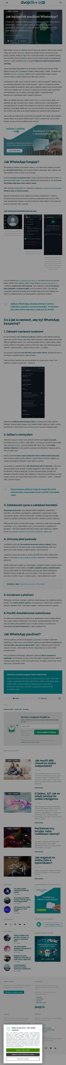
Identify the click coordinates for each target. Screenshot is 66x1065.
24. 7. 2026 (17, 952)
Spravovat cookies (41, 1031)
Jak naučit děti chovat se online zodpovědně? (45, 763)
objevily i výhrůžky (17, 74)
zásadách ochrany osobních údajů (30, 742)
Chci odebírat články (46, 732)
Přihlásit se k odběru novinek (13, 992)
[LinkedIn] (24, 924)
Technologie (39, 999)
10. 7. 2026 (17, 971)
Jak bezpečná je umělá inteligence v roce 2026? (22, 909)
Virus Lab (39, 997)
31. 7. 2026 (17, 943)
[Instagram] (15, 924)
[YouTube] (19, 924)
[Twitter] (10, 924)
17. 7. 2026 (17, 961)
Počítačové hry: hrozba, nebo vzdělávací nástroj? (47, 831)
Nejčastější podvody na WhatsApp (32, 584)
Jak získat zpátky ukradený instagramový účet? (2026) (22, 948)
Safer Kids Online (13, 11)
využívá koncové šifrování (51, 188)
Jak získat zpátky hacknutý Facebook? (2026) (21, 890)
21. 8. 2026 (17, 894)
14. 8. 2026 (17, 903)
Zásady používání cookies (43, 1028)
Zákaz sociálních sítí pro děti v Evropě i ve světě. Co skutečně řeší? (21, 938)
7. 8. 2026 (16, 913)
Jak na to (39, 1001)
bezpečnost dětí (8, 709)
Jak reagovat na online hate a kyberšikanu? (45, 860)
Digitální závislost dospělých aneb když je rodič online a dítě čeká (22, 957)
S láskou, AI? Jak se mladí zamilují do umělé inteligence (47, 796)
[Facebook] (5, 924)
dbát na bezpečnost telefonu (26, 280)
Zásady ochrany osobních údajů (45, 1030)
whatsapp (26, 709)
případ (22, 53)
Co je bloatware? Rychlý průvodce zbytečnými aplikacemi (22, 967)
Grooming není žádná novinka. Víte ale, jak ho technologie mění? (22, 899)
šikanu (15, 526)
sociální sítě (17, 709)
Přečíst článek (39, 787)
